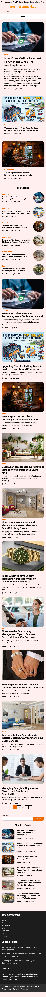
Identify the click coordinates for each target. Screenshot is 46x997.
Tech (4, 933)
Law (3, 785)
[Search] (8, 11)
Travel (4, 936)
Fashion (5, 266)
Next (30, 807)
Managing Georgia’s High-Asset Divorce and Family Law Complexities (20, 791)
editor (8, 89)
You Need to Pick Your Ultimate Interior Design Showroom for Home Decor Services (22, 737)
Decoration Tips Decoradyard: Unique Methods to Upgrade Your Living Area (16, 241)
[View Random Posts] (3, 11)
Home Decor (9, 170)
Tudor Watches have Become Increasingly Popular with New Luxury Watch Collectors (14, 270)
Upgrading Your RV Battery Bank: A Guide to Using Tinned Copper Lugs (21, 129)
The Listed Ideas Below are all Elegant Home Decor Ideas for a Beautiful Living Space (14, 255)
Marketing (6, 931)
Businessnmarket (23, 7)
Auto (3, 628)
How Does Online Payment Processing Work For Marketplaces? (22, 62)
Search (5, 815)
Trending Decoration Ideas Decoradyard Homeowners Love (19, 173)
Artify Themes (21, 989)
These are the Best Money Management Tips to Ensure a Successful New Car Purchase (19, 634)
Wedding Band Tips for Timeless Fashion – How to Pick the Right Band (23, 686)
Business (7, 55)
